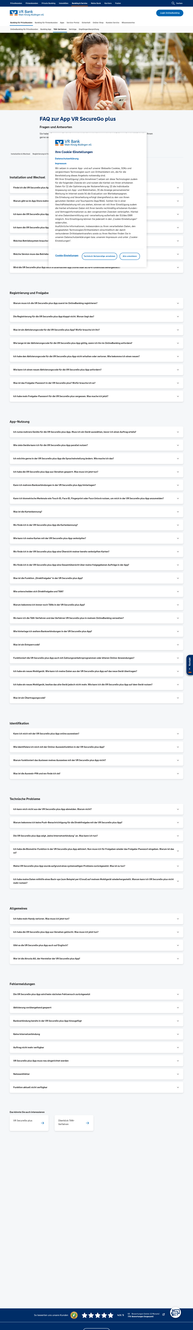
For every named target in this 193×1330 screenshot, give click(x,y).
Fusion (118, 3)
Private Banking (48, 3)
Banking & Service (79, 3)
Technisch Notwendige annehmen (99, 256)
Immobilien (63, 3)
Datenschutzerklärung (67, 158)
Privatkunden (16, 3)
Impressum (60, 163)
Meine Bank (96, 3)
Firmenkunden (32, 3)
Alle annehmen (130, 256)
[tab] (21, 23)
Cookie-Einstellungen (66, 255)
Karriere (108, 3)
